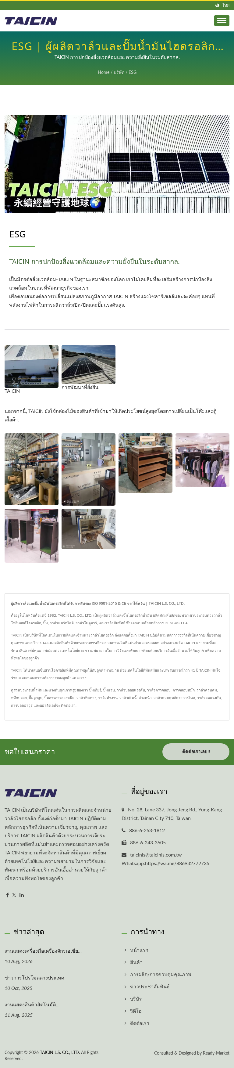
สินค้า (136, 962)
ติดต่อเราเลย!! (196, 751)
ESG (132, 72)
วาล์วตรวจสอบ (159, 690)
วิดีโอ (136, 1011)
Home (103, 72)
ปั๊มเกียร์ (95, 690)
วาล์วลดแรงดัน (209, 698)
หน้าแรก (139, 950)
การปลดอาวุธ (22, 705)
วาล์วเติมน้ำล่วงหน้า (135, 698)
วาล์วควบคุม (207, 690)
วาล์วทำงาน (108, 698)
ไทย (225, 5)
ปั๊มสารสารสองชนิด (59, 698)
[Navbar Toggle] (221, 20)
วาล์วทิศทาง (86, 698)
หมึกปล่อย (19, 698)
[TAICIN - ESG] (31, 366)
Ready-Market (216, 1053)
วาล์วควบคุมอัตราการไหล (174, 698)
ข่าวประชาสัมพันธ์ (150, 986)
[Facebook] (7, 895)
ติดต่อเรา (68, 705)
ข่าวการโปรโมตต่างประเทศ (34, 977)
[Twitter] (14, 895)
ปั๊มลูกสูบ (35, 698)
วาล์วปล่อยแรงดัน (131, 690)
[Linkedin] (22, 895)
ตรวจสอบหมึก (183, 690)
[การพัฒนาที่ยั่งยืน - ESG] (88, 364)
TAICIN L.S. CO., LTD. (60, 1053)
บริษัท (119, 72)
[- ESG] (31, 469)
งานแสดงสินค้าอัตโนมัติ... (32, 1004)
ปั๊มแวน (109, 690)
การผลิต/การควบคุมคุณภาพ (160, 974)
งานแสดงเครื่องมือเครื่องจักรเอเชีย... (43, 950)
